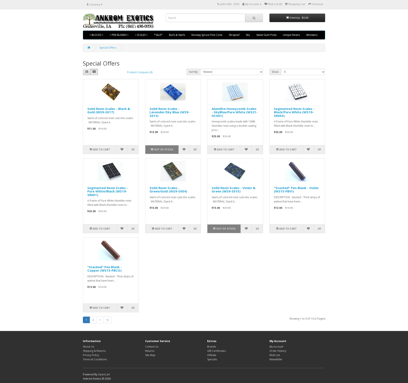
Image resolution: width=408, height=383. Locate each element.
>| (107, 320)
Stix (248, 35)
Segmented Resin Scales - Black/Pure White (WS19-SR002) (294, 112)
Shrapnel (234, 35)
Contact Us (151, 346)
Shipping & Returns (94, 351)
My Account (276, 346)
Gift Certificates (216, 351)
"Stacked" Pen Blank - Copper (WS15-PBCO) (104, 269)
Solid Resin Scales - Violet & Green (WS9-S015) (233, 190)
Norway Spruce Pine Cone (206, 35)
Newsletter (275, 359)
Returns (149, 351)
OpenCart (104, 374)
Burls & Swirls (177, 35)
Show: (275, 72)
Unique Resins (291, 35)
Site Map (150, 355)
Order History (277, 351)
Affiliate (211, 355)
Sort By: (193, 72)
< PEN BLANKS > (119, 35)
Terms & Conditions (95, 359)
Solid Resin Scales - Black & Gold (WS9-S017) (108, 110)
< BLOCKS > (96, 35)
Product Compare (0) (139, 72)
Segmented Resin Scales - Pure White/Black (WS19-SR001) (107, 191)
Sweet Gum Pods (266, 35)
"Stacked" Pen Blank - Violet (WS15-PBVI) (296, 190)
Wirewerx (311, 35)
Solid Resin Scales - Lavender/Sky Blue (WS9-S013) (170, 112)
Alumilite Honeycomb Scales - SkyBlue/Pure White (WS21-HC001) (235, 112)
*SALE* (158, 35)
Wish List (274, 355)
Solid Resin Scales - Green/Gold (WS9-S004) (168, 190)
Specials (212, 359)
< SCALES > (141, 35)
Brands (211, 346)
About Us (88, 346)
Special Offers (107, 47)
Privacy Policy (91, 355)
